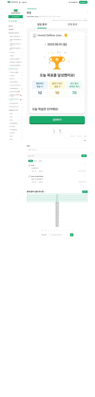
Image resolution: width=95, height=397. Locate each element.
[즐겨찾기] (45, 192)
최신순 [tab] (35, 161)
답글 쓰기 (41, 171)
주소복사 (85, 20)
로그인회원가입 (73, 2)
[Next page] (72, 230)
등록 (84, 155)
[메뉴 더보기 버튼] (87, 12)
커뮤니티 (24, 2)
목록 (85, 140)
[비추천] (36, 171)
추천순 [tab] (30, 161)
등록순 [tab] (40, 161)
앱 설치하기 (83, 2)
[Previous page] (42, 230)
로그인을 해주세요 (15, 16)
